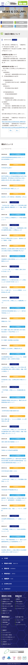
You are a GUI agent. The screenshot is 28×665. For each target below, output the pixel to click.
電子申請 (5, 608)
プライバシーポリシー (8, 639)
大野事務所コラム (7, 26)
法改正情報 (21, 22)
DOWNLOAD (8, 583)
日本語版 (20, 3)
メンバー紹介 (6, 624)
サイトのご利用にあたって (9, 637)
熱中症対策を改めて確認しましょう (10, 188)
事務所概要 (5, 622)
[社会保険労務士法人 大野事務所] (11, 3)
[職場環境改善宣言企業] (19, 658)
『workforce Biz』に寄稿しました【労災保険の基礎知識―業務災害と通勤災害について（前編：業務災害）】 (14, 207)
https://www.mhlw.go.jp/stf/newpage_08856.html (13, 121)
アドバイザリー (19, 603)
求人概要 (18, 622)
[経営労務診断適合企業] (24, 658)
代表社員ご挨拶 (6, 620)
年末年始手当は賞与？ (6, 167)
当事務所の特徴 (6, 599)
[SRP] (9, 658)
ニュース (7, 22)
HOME (6, 558)
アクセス (5, 627)
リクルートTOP (19, 620)
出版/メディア (6, 613)
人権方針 (5, 641)
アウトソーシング (20, 606)
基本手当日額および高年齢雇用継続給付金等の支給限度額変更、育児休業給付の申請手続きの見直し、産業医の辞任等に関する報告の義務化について (13, 178)
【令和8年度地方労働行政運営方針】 (10, 410)
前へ (11, 130)
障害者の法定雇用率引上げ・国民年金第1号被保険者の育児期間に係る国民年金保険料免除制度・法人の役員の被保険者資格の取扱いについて (13, 460)
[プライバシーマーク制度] (3, 658)
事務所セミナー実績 (7, 610)
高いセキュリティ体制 (8, 606)
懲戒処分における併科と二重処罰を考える (11, 348)
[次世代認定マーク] (14, 658)
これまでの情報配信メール (21, 26)
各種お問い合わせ (7, 644)
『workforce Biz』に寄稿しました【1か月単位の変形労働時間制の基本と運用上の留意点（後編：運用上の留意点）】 (13, 369)
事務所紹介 (6, 617)
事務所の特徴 (6, 596)
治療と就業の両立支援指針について (10, 441)
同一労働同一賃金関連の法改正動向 (10, 340)
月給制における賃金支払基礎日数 (9, 450)
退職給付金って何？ (6, 321)
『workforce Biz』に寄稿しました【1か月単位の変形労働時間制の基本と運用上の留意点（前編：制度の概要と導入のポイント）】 (13, 431)
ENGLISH (24, 3)
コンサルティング (20, 608)
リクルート (19, 617)
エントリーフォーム (20, 624)
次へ (17, 130)
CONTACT (7, 589)
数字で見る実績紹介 (7, 603)
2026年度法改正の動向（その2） (9, 471)
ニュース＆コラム (7, 632)
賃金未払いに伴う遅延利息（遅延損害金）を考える (13, 197)
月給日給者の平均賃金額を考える (9, 489)
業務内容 (18, 596)
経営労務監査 (19, 601)
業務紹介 (18, 599)
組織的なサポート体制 (8, 601)
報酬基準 (8, 578)
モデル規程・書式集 (7, 634)
